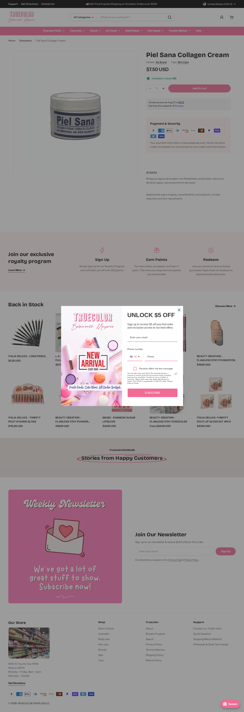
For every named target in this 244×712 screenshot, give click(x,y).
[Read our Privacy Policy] (176, 374)
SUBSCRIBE (152, 392)
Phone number (135, 349)
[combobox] (134, 357)
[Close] (179, 310)
